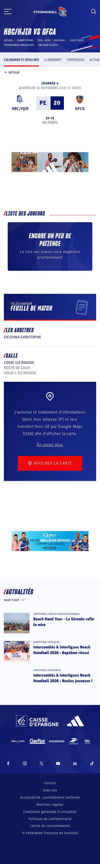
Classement (53, 60)
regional (59, 40)
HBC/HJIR (20, 108)
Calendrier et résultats (21, 60)
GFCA (80, 108)
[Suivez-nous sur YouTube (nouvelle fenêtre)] (58, 763)
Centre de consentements (50, 826)
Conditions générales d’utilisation (50, 812)
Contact (50, 783)
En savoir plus (50, 444)
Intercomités (54, 670)
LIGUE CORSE (76, 40)
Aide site (50, 790)
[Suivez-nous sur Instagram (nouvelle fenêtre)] (25, 763)
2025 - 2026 (43, 40)
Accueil (8, 40)
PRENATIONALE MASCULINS (19, 45)
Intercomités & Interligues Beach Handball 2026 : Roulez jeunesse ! (63, 678)
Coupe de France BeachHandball (64, 614)
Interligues (53, 642)
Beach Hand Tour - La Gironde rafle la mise (63, 621)
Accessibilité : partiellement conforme (50, 797)
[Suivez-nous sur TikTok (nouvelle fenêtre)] (92, 763)
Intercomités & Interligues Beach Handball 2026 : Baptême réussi (61, 650)
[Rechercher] (93, 11)
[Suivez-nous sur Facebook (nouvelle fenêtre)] (8, 763)
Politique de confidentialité (50, 819)
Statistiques (75, 60)
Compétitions (25, 40)
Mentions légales (50, 805)
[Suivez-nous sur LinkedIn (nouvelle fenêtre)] (75, 763)
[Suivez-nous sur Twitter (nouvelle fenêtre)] (41, 763)
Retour (14, 72)
